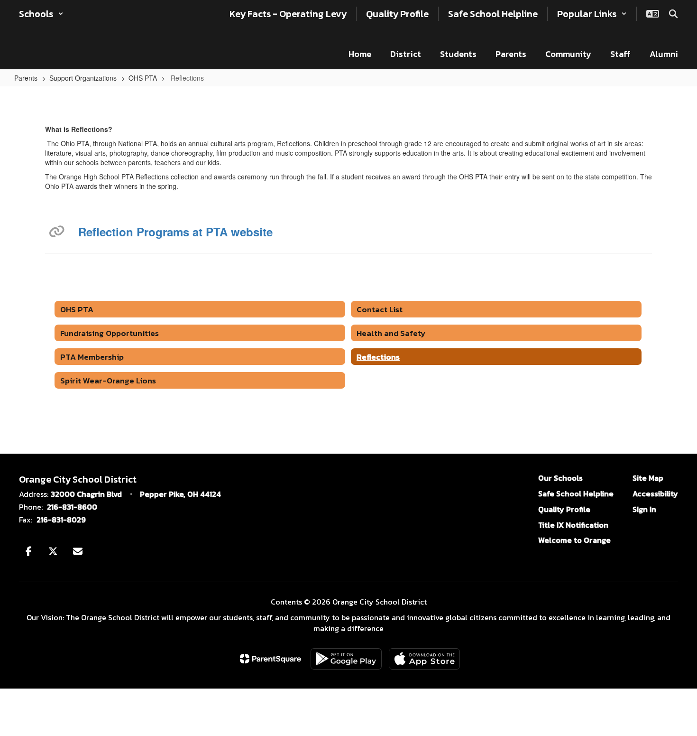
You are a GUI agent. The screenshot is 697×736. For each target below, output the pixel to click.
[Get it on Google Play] (346, 659)
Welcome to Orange (574, 540)
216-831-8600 (72, 506)
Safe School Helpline (576, 493)
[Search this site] (673, 14)
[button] (41, 14)
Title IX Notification (573, 525)
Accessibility (655, 493)
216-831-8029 (61, 519)
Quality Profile (564, 509)
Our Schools (560, 478)
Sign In (644, 509)
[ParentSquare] (270, 659)
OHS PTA (142, 78)
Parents (25, 78)
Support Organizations (83, 78)
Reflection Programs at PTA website (175, 232)
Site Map (648, 478)
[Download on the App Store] (424, 659)
